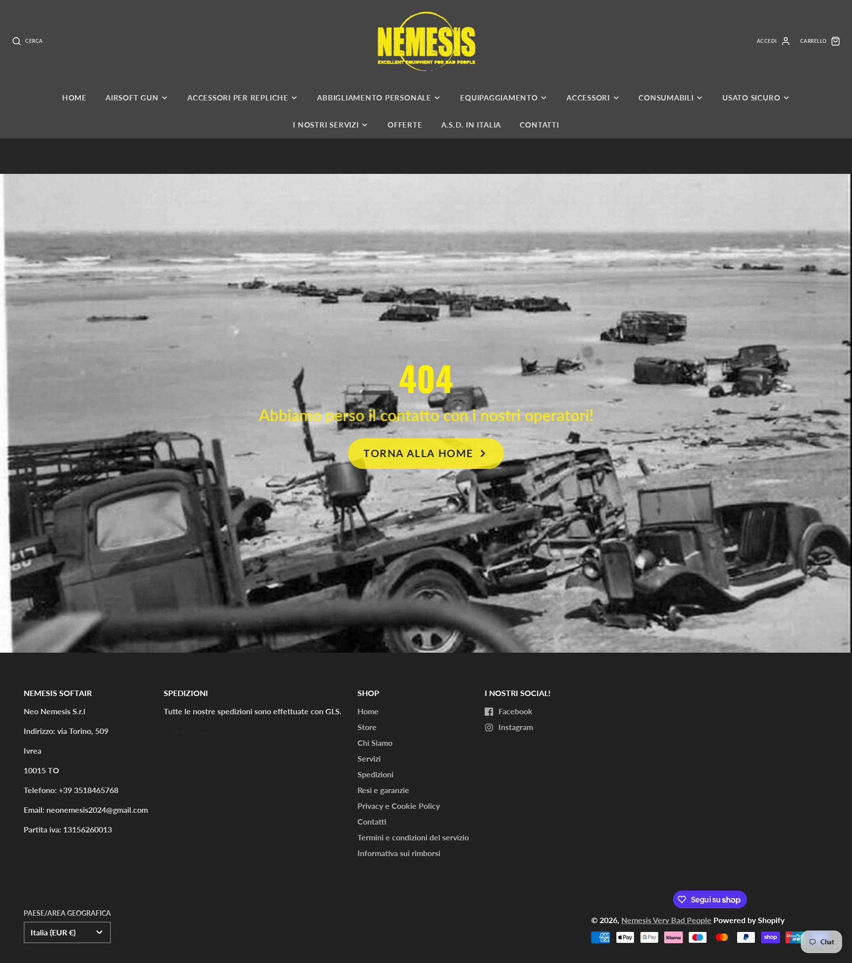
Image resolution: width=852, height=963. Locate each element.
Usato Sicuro (751, 97)
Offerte (405, 124)
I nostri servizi (325, 124)
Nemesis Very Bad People (666, 920)
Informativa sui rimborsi (398, 853)
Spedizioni (375, 774)
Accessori (588, 97)
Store (367, 726)
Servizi (369, 758)
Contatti (539, 124)
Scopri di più (185, 730)
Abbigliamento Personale (374, 97)
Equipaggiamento (499, 97)
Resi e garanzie (383, 790)
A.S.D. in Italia (471, 124)
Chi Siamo (374, 742)
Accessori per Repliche (237, 97)
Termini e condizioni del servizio (413, 837)
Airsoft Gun (132, 97)
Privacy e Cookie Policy (398, 805)
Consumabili (666, 97)
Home (74, 97)
